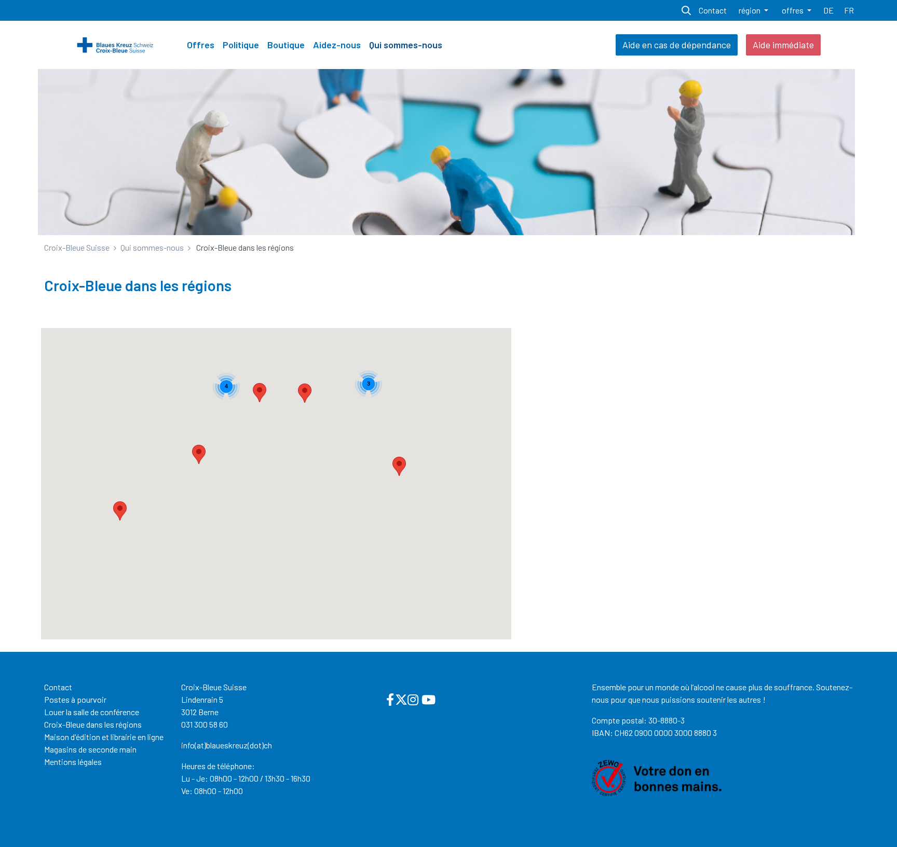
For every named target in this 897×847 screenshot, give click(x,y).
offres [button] (793, 10)
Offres (200, 44)
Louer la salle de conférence (91, 712)
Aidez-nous (337, 44)
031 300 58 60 (204, 724)
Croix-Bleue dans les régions (93, 724)
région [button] (750, 10)
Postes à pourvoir (75, 699)
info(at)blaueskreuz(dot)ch (226, 745)
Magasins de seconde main (90, 749)
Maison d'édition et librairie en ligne (104, 737)
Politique (241, 44)
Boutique (286, 44)
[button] (259, 392)
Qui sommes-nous (405, 44)
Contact (58, 687)
